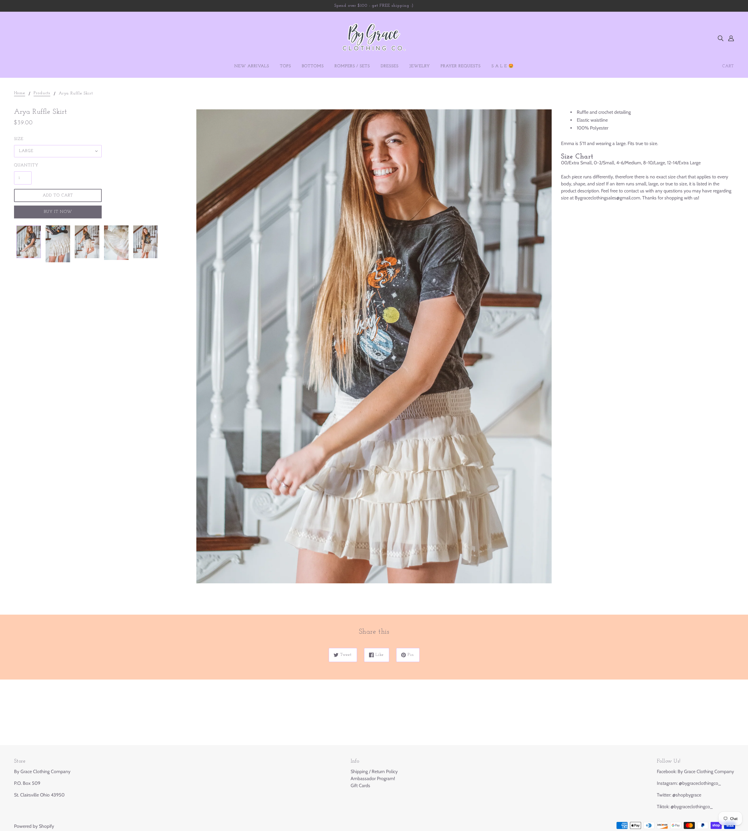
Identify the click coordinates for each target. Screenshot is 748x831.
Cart (728, 66)
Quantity (23, 165)
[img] (720, 38)
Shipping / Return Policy (374, 771)
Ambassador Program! (373, 778)
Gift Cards (360, 785)
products (42, 93)
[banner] (374, 37)
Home (19, 93)
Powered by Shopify (34, 826)
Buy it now (58, 212)
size (18, 139)
